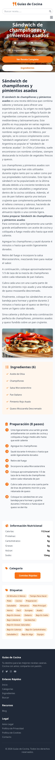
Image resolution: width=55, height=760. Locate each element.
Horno (9, 610)
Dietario (28, 615)
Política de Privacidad (13, 728)
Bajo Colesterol (13, 620)
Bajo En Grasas (13, 615)
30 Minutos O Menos (16, 596)
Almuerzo (24, 605)
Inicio (5, 684)
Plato (9, 601)
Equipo (40, 634)
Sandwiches (30, 620)
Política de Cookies (11, 732)
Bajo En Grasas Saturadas (18, 625)
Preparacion (31, 601)
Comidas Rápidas (28, 575)
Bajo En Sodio (42, 615)
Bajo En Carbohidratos (36, 629)
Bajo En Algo (27, 634)
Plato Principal (39, 605)
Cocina (19, 601)
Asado (39, 610)
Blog (4, 710)
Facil (19, 610)
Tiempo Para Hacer (38, 596)
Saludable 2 (12, 634)
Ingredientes (27, 67)
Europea (28, 610)
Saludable (11, 605)
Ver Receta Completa (28, 59)
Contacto (6, 736)
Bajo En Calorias (14, 629)
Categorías (7, 689)
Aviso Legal (7, 724)
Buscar (5, 697)
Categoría (42, 50)
